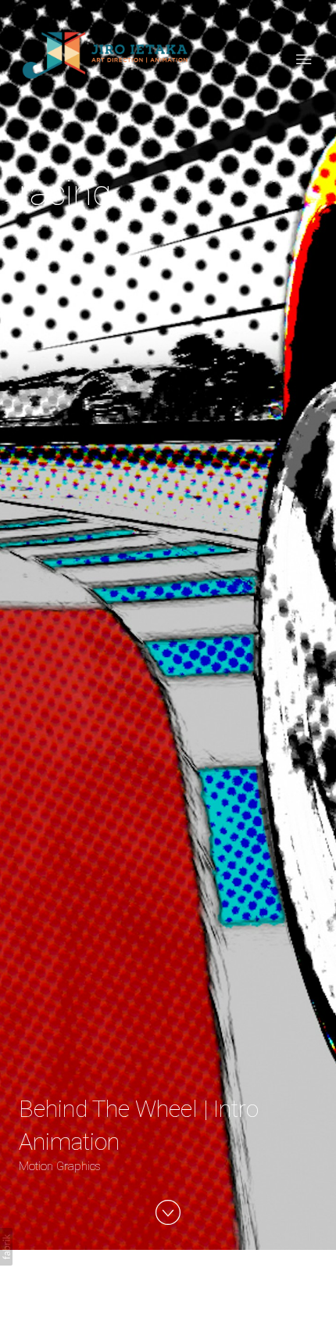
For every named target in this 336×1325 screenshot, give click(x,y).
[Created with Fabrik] (6, 1247)
